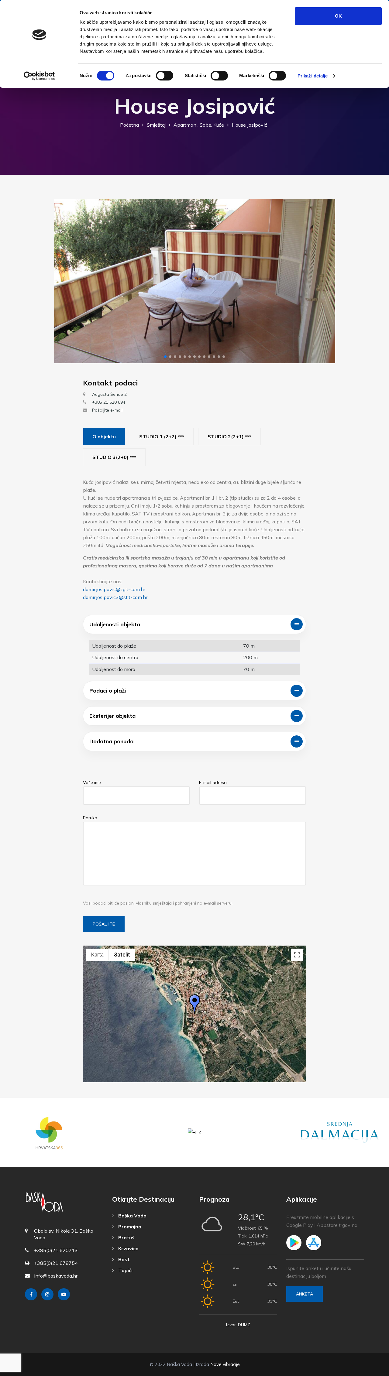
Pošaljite (104, 924)
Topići (125, 1270)
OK (338, 16)
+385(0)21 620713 (56, 1250)
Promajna (129, 1226)
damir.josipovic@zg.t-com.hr (114, 589)
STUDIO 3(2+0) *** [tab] (114, 457)
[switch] (164, 75)
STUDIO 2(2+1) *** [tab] (229, 436)
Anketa (304, 1294)
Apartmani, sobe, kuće (199, 125)
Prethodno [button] (64, 281)
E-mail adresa (213, 782)
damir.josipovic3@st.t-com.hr (115, 597)
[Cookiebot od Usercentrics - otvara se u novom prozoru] (39, 75)
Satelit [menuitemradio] (122, 954)
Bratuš (125, 1237)
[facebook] (31, 1294)
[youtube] (64, 1294)
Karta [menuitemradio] (97, 954)
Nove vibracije (225, 1364)
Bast (123, 1259)
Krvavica (128, 1248)
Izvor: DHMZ (238, 1324)
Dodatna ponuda (111, 741)
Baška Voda (131, 1215)
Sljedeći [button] (325, 281)
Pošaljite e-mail (107, 410)
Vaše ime (92, 782)
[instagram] (47, 1294)
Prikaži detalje (313, 75)
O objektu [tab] (104, 436)
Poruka (90, 817)
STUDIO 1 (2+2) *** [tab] (161, 436)
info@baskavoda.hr (55, 1276)
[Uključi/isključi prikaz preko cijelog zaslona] (297, 955)
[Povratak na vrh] (371, 1370)
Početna (129, 125)
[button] (165, 356)
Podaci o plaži (107, 690)
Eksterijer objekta (112, 715)
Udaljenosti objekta (114, 624)
